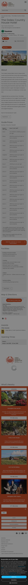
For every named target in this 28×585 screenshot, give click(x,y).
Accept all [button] (14, 576)
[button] (14, 583)
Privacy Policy (18, 574)
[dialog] (14, 571)
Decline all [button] (14, 580)
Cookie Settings (12, 574)
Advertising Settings (12, 572)
